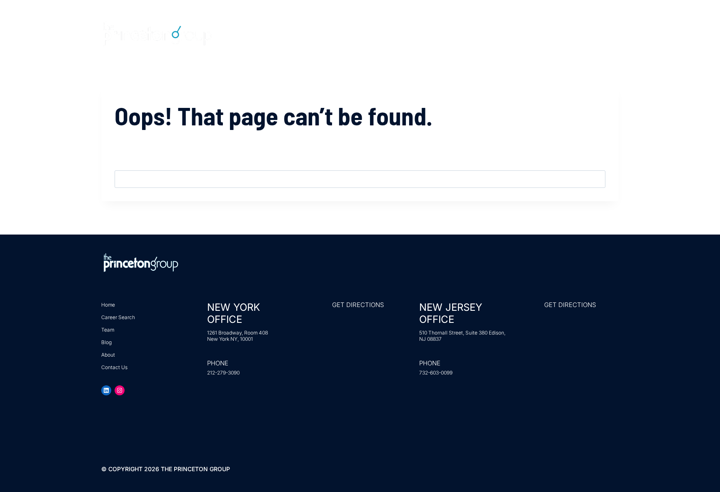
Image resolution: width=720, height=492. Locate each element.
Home (348, 33)
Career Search (406, 33)
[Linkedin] (597, 33)
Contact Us (554, 33)
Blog (503, 33)
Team (463, 33)
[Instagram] (613, 33)
